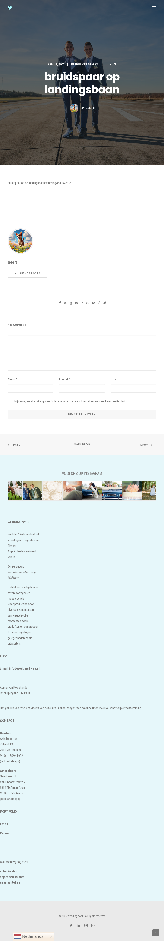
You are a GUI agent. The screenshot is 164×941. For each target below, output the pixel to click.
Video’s (5, 833)
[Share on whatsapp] (87, 303)
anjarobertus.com (12, 877)
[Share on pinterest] (76, 303)
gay (95, 64)
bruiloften (83, 64)
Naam (12, 379)
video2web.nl (9, 871)
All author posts (27, 273)
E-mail (64, 379)
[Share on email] (104, 303)
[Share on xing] (98, 303)
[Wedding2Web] (10, 8)
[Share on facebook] (59, 303)
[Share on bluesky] (93, 303)
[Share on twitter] (65, 303)
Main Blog (82, 444)
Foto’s (4, 824)
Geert (89, 108)
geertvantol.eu (10, 882)
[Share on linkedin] (82, 303)
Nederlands (32, 936)
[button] (154, 8)
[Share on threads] (70, 303)
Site (113, 379)
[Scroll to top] (155, 933)
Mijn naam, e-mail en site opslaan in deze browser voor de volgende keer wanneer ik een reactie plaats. (70, 401)
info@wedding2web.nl (24, 668)
